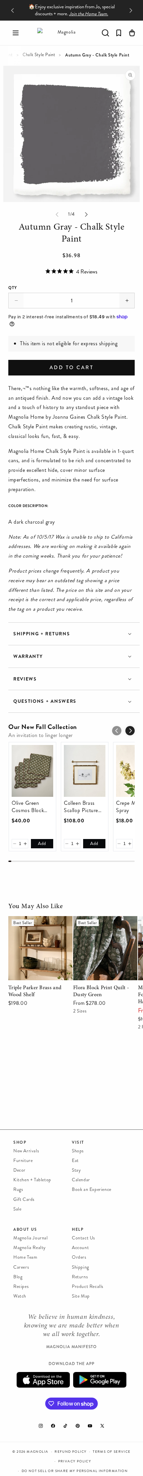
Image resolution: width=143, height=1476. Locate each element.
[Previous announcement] (12, 10)
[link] (32, 771)
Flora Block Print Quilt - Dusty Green (101, 925)
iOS (43, 1380)
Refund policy (70, 1451)
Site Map (81, 1296)
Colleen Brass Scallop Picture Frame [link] (81, 806)
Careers (21, 1267)
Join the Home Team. (88, 14)
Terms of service (111, 1451)
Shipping (80, 1267)
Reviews (25, 679)
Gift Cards (24, 1199)
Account (80, 1247)
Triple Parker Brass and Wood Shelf (34, 925)
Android (99, 1380)
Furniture (23, 1160)
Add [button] (42, 843)
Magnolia (37, 1451)
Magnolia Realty (29, 1247)
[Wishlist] (118, 33)
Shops (78, 1151)
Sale (17, 1209)
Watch (19, 1296)
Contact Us (83, 1238)
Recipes (21, 1286)
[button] (15, 33)
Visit (78, 1142)
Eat (75, 1160)
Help (77, 1229)
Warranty (28, 656)
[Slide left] (57, 214)
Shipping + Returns (41, 634)
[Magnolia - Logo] (64, 33)
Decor (19, 1170)
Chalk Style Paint (39, 55)
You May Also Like (35, 906)
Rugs (18, 1189)
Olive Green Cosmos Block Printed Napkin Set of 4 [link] (29, 806)
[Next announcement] (130, 10)
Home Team (25, 1257)
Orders (79, 1257)
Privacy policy (74, 1461)
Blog (17, 1277)
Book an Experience (91, 1189)
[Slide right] (86, 214)
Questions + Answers (44, 701)
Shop (19, 1142)
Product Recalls (87, 1286)
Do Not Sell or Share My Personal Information (75, 1471)
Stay (76, 1170)
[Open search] (105, 33)
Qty (12, 288)
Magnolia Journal (30, 1238)
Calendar (81, 1180)
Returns (80, 1277)
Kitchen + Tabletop (32, 1180)
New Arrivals (26, 1151)
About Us (25, 1229)
